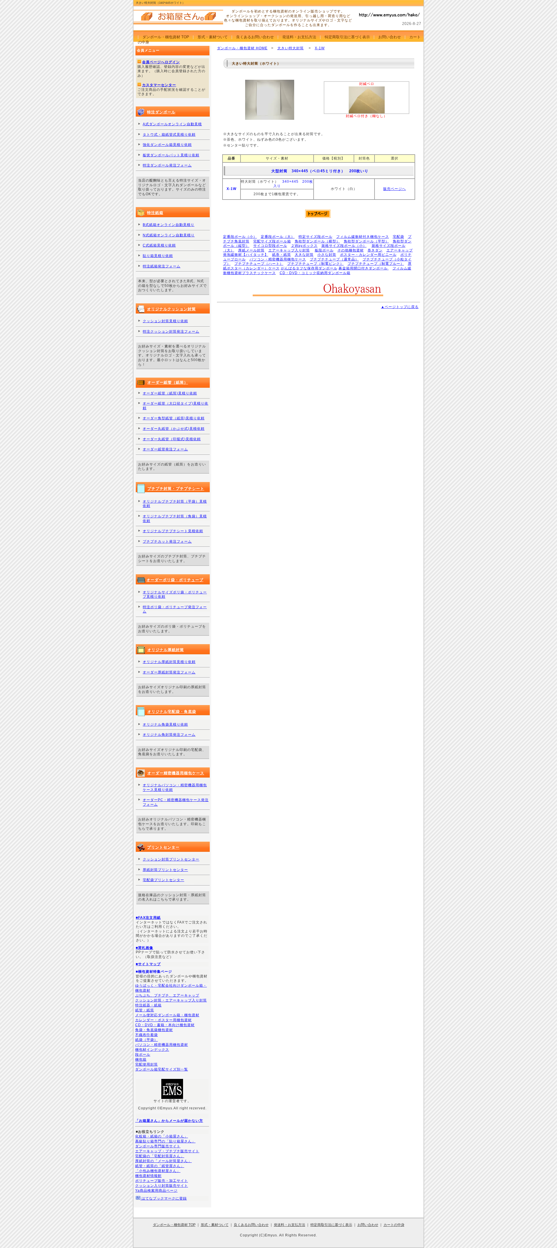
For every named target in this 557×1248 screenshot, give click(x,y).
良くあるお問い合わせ (255, 37)
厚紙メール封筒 (251, 250)
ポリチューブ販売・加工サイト (161, 1181)
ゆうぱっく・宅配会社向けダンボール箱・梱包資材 (171, 987)
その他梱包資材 (350, 250)
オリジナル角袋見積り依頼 (165, 724)
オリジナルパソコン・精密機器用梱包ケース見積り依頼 (175, 787)
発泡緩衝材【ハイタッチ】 (245, 255)
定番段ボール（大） (278, 237)
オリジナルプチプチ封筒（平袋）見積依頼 (175, 503)
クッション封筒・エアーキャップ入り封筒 (171, 1000)
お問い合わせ (389, 37)
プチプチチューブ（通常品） (334, 259)
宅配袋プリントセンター (163, 880)
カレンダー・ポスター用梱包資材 (163, 1020)
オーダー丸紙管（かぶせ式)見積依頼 (174, 429)
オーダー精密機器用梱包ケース (175, 773)
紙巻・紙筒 (281, 255)
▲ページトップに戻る (400, 307)
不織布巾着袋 (146, 1035)
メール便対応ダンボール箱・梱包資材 (167, 1015)
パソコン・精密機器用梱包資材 (161, 1045)
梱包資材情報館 (148, 1176)
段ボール (142, 1055)
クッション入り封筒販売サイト (161, 1186)
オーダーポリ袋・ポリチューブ (175, 580)
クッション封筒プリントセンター (171, 859)
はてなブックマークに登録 (163, 1198)
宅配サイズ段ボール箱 (272, 241)
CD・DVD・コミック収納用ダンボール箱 (315, 273)
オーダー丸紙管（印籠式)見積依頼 (172, 439)
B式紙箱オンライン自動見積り (168, 225)
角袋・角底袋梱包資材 (154, 1030)
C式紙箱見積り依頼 (159, 245)
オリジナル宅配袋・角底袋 (171, 711)
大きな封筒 (304, 255)
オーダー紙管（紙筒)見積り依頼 (170, 393)
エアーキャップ (399, 250)
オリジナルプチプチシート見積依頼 (173, 531)
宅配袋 (398, 237)
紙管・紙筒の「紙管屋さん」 (159, 1166)
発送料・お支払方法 (299, 37)
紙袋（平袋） (146, 1040)
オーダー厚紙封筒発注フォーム (169, 672)
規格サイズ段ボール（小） (344, 246)
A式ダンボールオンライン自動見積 (172, 124)
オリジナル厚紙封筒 (165, 650)
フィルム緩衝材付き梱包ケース (362, 237)
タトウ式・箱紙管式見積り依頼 (169, 135)
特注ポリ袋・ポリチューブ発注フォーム (175, 609)
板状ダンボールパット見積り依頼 (171, 155)
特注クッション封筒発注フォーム (171, 331)
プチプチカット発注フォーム (167, 541)
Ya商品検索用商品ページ (156, 1191)
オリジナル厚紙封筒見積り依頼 (169, 662)
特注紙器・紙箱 (148, 1005)
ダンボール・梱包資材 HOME (242, 48)
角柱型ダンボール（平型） (366, 241)
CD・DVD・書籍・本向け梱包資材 (165, 1025)
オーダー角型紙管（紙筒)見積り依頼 (174, 418)
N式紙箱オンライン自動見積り (169, 235)
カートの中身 (394, 1225)
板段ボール (324, 250)
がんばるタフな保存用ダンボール (309, 268)
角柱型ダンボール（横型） (317, 241)
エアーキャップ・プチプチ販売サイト (167, 1151)
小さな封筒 (326, 255)
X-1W (320, 48)
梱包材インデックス (152, 1050)
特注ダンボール (161, 112)
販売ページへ (394, 189)
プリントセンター (163, 847)
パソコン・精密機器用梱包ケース (277, 259)
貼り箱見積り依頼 (158, 256)
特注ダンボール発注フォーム (167, 165)
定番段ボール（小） (240, 237)
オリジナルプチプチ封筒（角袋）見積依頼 (175, 518)
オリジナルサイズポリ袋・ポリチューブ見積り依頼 (175, 594)
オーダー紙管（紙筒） (167, 382)
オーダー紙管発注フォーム (165, 449)
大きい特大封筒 (290, 48)
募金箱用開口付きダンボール (364, 268)
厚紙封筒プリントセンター (165, 870)
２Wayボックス (304, 246)
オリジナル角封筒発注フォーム (169, 735)
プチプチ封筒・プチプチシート (175, 488)
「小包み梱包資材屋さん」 (157, 1171)
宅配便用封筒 (146, 1064)
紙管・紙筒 (144, 1010)
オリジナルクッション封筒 (171, 309)
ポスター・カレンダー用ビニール (368, 255)
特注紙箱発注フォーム (161, 266)
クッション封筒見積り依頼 (165, 321)
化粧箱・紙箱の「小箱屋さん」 (161, 1136)
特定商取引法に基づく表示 (347, 37)
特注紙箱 (155, 213)
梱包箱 (141, 1059)
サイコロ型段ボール (270, 246)
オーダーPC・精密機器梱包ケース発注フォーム (176, 802)
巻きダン (375, 250)
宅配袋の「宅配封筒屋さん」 (159, 1156)
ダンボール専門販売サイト (157, 1146)
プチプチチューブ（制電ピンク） (315, 264)
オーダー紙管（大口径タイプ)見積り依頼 (175, 405)
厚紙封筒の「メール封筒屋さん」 (163, 1161)
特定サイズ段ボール (315, 237)
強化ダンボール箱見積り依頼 (167, 145)
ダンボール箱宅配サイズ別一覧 (161, 1069)
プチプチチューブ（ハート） (258, 264)
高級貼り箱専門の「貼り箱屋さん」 (165, 1141)
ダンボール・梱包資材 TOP (165, 37)
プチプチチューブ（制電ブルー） (376, 264)
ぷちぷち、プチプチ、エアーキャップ (167, 995)
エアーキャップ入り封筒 (289, 250)
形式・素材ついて (213, 37)
